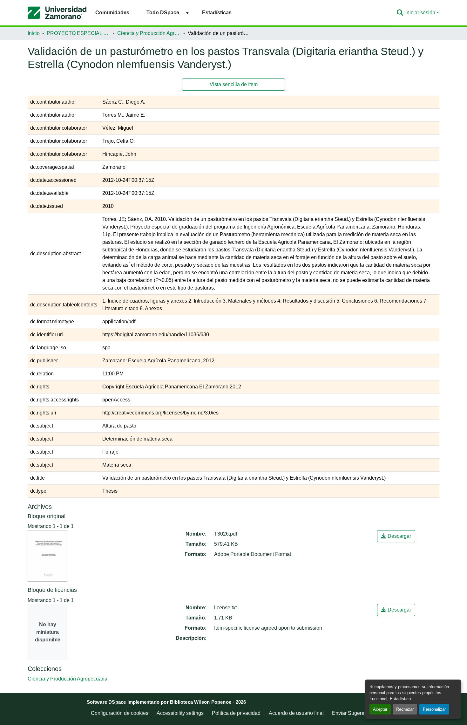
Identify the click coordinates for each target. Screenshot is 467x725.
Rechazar (405, 709)
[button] (57, 12)
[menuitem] (166, 12)
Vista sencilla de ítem (234, 84)
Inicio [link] (34, 33)
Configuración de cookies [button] (119, 713)
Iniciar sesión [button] (421, 12)
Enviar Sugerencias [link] (354, 713)
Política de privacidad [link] (236, 713)
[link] (396, 536)
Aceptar (380, 709)
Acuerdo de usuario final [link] (296, 713)
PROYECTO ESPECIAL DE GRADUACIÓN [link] (78, 33)
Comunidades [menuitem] (112, 12)
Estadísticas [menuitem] (217, 12)
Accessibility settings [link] (180, 713)
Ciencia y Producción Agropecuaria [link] (149, 33)
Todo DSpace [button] (162, 12)
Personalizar (434, 709)
